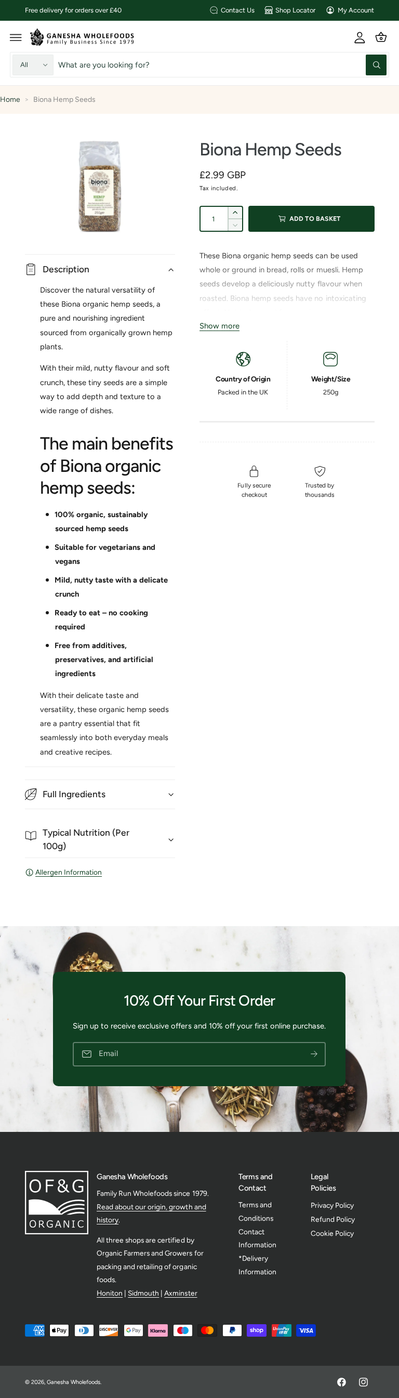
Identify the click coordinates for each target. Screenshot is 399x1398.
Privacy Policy (332, 1205)
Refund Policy (333, 1219)
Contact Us (238, 10)
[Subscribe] (314, 1054)
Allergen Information (68, 872)
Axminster (180, 1293)
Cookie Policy (332, 1233)
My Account (356, 10)
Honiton (110, 1293)
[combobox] (222, 64)
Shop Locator (295, 10)
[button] (16, 37)
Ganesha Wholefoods (73, 1382)
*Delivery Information (257, 1264)
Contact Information (257, 1238)
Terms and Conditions (255, 1211)
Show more (220, 326)
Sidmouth (143, 1293)
